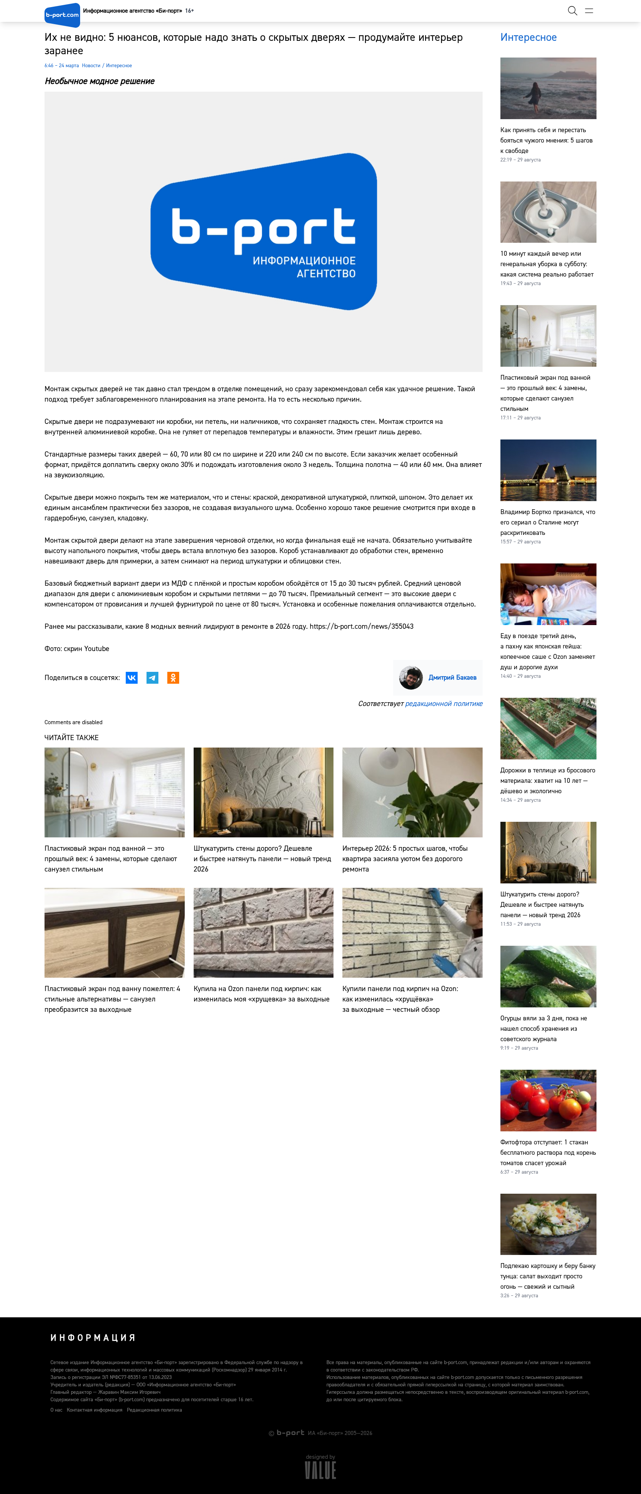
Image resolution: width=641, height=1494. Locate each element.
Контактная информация (94, 1410)
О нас (56, 1410)
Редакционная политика (154, 1410)
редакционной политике (444, 703)
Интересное (119, 65)
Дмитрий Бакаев (453, 677)
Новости (91, 65)
